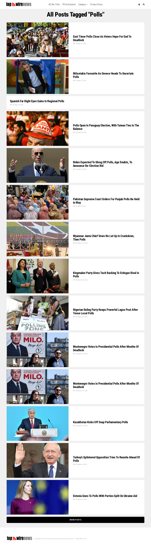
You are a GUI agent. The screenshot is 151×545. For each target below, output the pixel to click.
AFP (74, 43)
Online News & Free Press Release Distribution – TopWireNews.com (66, 538)
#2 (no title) (54, 4)
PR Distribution (69, 4)
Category (82, 4)
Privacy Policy (96, 4)
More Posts (75, 520)
